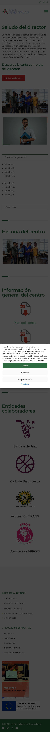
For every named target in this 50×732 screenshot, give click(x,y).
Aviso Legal (25, 384)
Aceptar (25, 365)
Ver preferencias (25, 379)
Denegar (25, 372)
